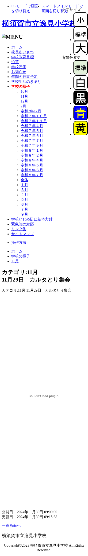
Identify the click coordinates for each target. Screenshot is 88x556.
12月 (24, 101)
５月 (24, 199)
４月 (24, 195)
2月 (23, 106)
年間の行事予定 (24, 77)
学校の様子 (20, 256)
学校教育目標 (22, 57)
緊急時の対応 (22, 224)
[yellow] (80, 134)
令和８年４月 (32, 160)
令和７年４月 (32, 126)
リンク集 (18, 229)
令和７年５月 (32, 131)
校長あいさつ (22, 52)
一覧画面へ (11, 525)
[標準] (80, 40)
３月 (24, 190)
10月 (24, 91)
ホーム (17, 47)
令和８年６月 (32, 170)
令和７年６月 (32, 136)
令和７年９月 (32, 145)
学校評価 (18, 67)
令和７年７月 (32, 141)
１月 (24, 185)
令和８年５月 (32, 165)
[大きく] (80, 54)
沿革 (15, 62)
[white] (80, 88)
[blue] (80, 119)
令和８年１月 (32, 150)
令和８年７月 (32, 175)
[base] (80, 73)
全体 (24, 180)
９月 (24, 214)
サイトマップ (22, 234)
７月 (24, 209)
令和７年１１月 (34, 121)
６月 (24, 204)
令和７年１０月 (34, 116)
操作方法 (18, 243)
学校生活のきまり (26, 82)
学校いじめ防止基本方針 (32, 219)
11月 (24, 96)
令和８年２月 (32, 155)
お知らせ (18, 72)
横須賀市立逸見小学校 (39, 23)
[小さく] (80, 25)
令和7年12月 (31, 111)
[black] (80, 104)
